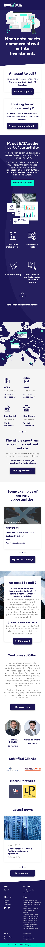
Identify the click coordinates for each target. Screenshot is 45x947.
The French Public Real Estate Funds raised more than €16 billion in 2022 (31, 916)
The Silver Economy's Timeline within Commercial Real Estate (30, 926)
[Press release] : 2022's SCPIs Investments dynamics (30, 910)
